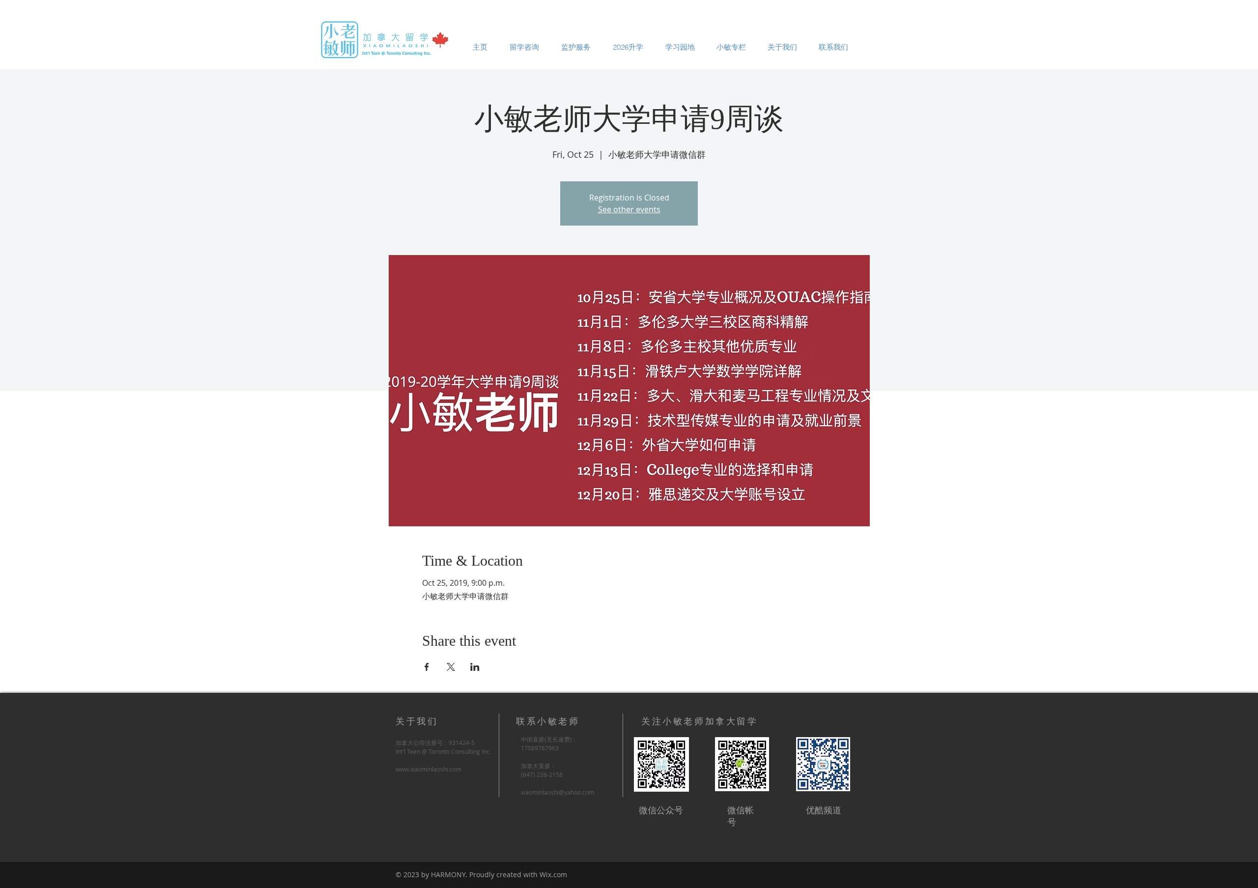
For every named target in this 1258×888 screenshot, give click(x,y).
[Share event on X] (451, 667)
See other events (629, 209)
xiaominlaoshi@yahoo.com (557, 792)
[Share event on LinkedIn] (475, 667)
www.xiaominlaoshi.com (428, 769)
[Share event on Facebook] (426, 667)
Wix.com (553, 874)
